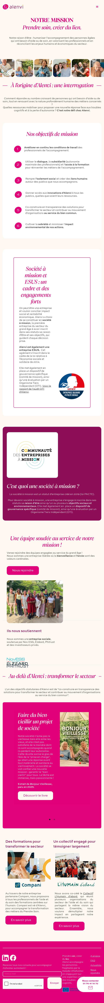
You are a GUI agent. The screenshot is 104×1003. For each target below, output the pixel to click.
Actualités (95, 965)
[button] (97, 7)
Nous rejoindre (22, 570)
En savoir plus (21, 920)
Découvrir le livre (35, 795)
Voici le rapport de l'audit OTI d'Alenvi (35, 389)
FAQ (92, 961)
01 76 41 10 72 (90, 984)
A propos (95, 956)
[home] (13, 7)
